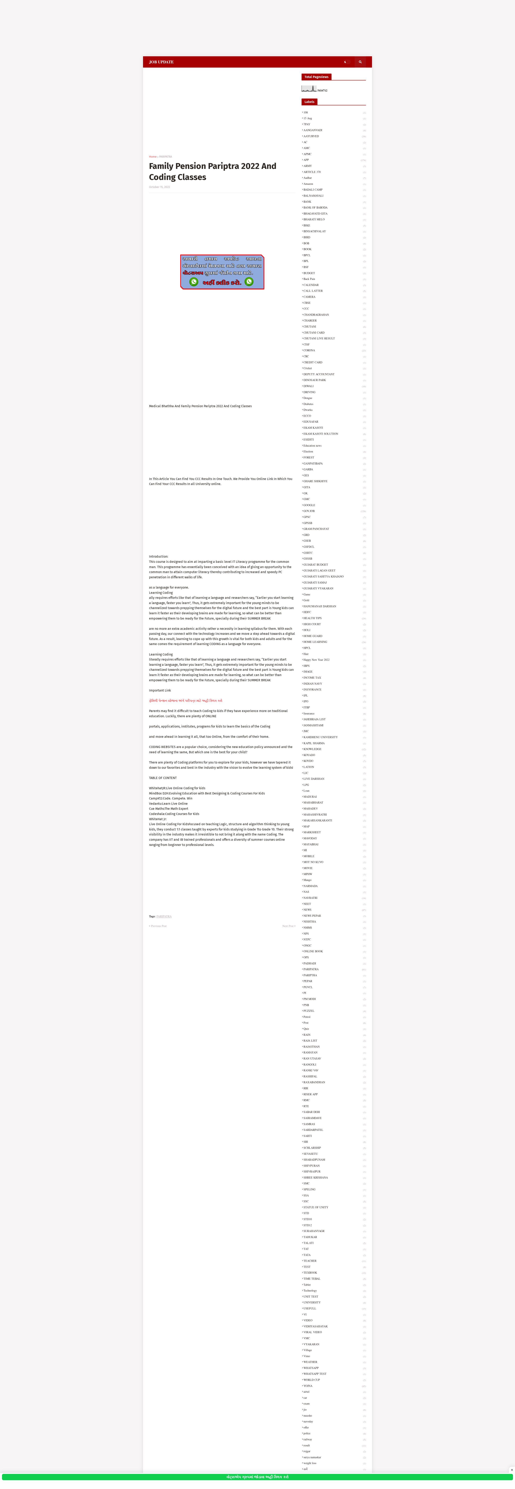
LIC (335, 773)
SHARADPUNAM (335, 1159)
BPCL (335, 255)
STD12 (335, 1225)
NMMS (335, 927)
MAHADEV (335, 808)
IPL (335, 695)
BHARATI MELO (335, 219)
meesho (335, 1415)
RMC (335, 1100)
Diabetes (335, 404)
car (335, 1398)
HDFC (335, 612)
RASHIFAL (335, 1076)
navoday (335, 1421)
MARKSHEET (335, 832)
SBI (335, 1142)
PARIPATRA (165, 156)
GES (335, 475)
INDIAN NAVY (335, 683)
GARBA (335, 469)
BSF (335, 267)
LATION (335, 767)
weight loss (335, 1463)
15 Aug (335, 118)
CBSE (335, 303)
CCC (335, 308)
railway (335, 1439)
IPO (335, 701)
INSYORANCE (335, 689)
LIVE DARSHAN (335, 779)
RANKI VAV (335, 1070)
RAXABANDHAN (335, 1082)
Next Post (288, 926)
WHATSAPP (335, 1368)
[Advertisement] (120, 28)
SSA (335, 1195)
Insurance (335, 713)
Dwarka (335, 410)
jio (335, 1409)
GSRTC (335, 553)
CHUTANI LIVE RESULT (335, 338)
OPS (335, 957)
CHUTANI (335, 326)
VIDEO (335, 1320)
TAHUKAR (335, 1237)
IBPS (335, 666)
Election (335, 451)
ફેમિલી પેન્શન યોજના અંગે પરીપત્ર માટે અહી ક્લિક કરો (185, 701)
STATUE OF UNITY (335, 1207)
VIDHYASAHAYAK (335, 1326)
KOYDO (335, 761)
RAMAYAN (335, 1052)
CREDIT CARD (335, 362)
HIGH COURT (335, 624)
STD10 (335, 1219)
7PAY (335, 124)
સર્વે (335, 1469)
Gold (335, 600)
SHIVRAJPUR (335, 1171)
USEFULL (335, 1308)
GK (335, 493)
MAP (335, 826)
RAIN (335, 1035)
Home (153, 156)
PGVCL (335, 987)
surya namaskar (335, 1457)
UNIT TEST (335, 1296)
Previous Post (159, 926)
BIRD (335, 237)
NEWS (335, 909)
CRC (335, 356)
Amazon (335, 184)
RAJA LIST (335, 1040)
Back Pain (335, 279)
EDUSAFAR (335, 421)
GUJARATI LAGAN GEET (335, 570)
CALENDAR (335, 285)
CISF (335, 344)
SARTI (335, 1136)
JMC (335, 731)
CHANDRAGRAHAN (335, 315)
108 (335, 112)
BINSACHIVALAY (335, 231)
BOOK (335, 249)
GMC (335, 499)
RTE (335, 1106)
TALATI (335, 1243)
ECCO (335, 416)
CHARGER (335, 320)
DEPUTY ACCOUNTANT (335, 374)
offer (335, 1427)
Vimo (335, 1356)
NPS (335, 933)
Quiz (335, 1029)
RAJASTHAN (335, 1046)
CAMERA (335, 297)
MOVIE (335, 868)
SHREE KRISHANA (335, 1177)
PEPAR (335, 981)
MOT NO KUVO (335, 862)
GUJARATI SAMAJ (335, 582)
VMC (335, 1338)
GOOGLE (335, 505)
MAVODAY (335, 838)
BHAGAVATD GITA (335, 213)
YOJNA (335, 1386)
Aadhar (335, 178)
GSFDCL (335, 547)
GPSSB (335, 523)
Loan (335, 790)
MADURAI (335, 796)
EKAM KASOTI (335, 428)
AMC (335, 148)
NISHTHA (335, 921)
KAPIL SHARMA (335, 743)
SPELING (335, 1189)
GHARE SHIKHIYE (335, 481)
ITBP (335, 707)
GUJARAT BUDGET (335, 564)
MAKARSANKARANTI (335, 820)
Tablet (335, 1285)
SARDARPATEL (335, 1130)
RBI (335, 1088)
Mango (335, 880)
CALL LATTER (335, 291)
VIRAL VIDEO (335, 1332)
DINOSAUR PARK (335, 380)
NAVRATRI (335, 898)
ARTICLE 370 (335, 172)
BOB (335, 243)
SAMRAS (335, 1124)
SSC (335, 1201)
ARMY (335, 166)
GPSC (335, 517)
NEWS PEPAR (335, 916)
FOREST (335, 457)
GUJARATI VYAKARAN (335, 588)
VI (335, 1314)
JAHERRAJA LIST (335, 719)
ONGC (335, 945)
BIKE (335, 225)
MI (335, 850)
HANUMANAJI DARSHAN (335, 606)
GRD (335, 535)
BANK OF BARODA (335, 207)
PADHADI (335, 963)
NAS (335, 892)
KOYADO (335, 755)
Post (335, 1023)
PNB (335, 1005)
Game (335, 594)
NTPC (335, 939)
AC (335, 142)
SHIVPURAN (335, 1165)
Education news (335, 445)
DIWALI (335, 386)
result (335, 1445)
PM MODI (335, 999)
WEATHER (335, 1362)
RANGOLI (335, 1064)
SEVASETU (335, 1154)
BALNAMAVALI (335, 195)
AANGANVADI (335, 130)
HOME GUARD (335, 636)
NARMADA (335, 886)
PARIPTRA (335, 975)
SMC (335, 1183)
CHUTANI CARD (335, 332)
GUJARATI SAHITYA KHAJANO (335, 576)
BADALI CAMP (335, 189)
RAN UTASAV (335, 1058)
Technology (335, 1290)
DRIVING (335, 392)
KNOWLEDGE (335, 749)
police (335, 1433)
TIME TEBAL (335, 1278)
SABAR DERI (335, 1112)
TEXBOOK (335, 1272)
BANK (335, 201)
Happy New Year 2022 (335, 660)
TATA (335, 1255)
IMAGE (335, 671)
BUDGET (335, 273)
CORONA (335, 350)
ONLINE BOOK (335, 951)
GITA (335, 487)
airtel (335, 1391)
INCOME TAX (335, 677)
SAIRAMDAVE (335, 1118)
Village (335, 1350)
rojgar (335, 1451)
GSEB (335, 541)
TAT (335, 1249)
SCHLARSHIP (335, 1148)
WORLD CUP (335, 1380)
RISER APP (335, 1094)
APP (335, 160)
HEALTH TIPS (335, 618)
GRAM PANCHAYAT (335, 529)
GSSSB (335, 558)
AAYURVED (335, 136)
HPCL (335, 648)
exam (335, 1403)
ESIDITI (335, 439)
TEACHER (335, 1261)
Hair (335, 654)
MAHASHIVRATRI (335, 814)
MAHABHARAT (335, 802)
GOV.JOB (335, 511)
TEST (335, 1267)
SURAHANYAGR (335, 1231)
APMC (335, 154)
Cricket (335, 368)
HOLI (335, 630)
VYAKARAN (335, 1344)
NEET (335, 904)
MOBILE (335, 856)
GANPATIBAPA (335, 463)
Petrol (335, 1017)
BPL (335, 261)
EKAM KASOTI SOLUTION (335, 434)
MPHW (335, 874)
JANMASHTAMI (335, 725)
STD (335, 1213)
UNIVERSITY (335, 1302)
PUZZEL (335, 1011)
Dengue (335, 398)
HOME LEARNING (335, 642)
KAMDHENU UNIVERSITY (335, 737)
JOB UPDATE (161, 62)
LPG (335, 785)
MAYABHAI (335, 844)
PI (335, 993)
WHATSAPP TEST (335, 1374)
